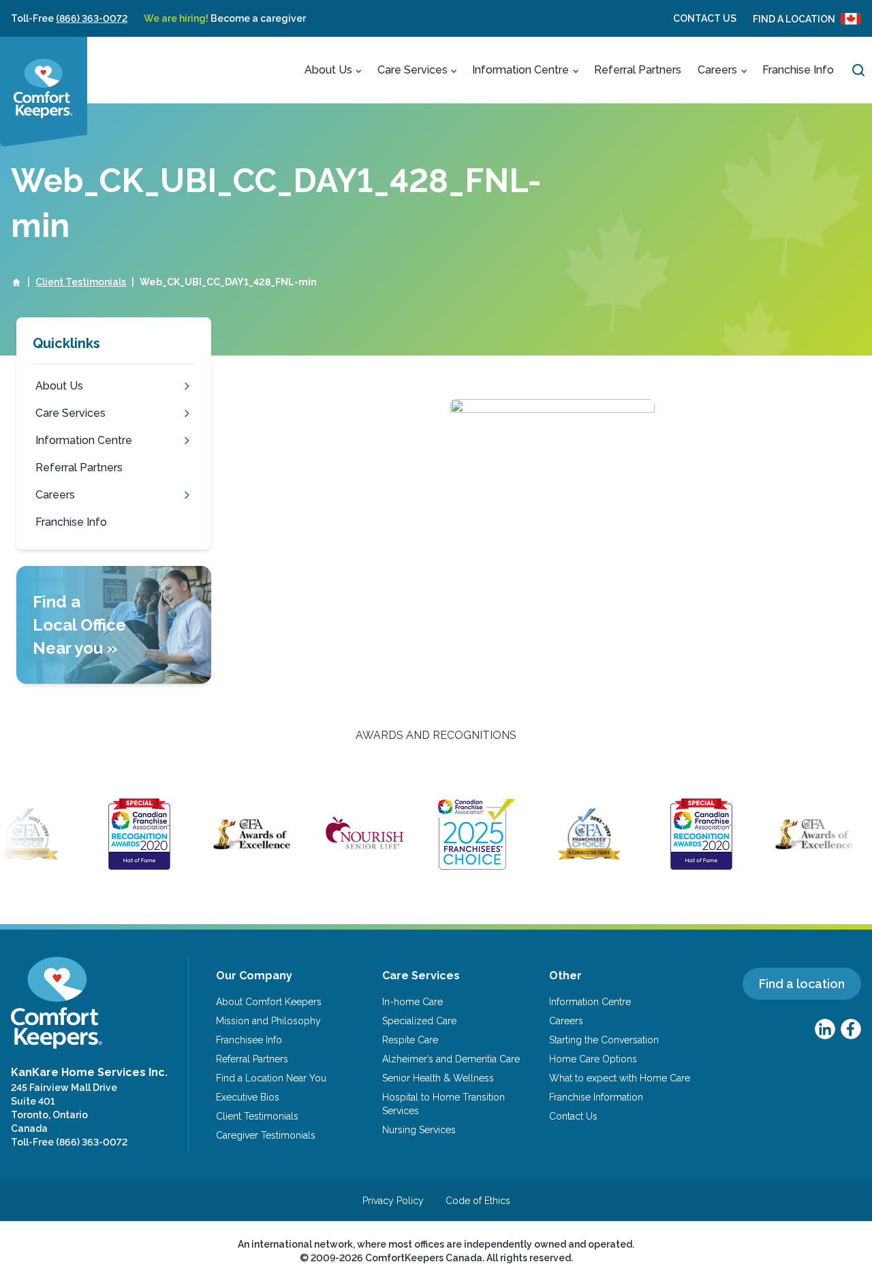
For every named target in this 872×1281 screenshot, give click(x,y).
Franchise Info (798, 69)
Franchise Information (596, 1097)
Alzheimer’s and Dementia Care (451, 1059)
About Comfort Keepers (269, 1001)
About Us (328, 69)
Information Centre (520, 69)
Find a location (802, 984)
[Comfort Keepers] (43, 91)
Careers (717, 69)
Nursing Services (419, 1129)
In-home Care (412, 1001)
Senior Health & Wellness (438, 1078)
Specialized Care (419, 1020)
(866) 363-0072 (91, 18)
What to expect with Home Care (619, 1078)
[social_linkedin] (825, 1029)
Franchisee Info (249, 1039)
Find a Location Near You (271, 1078)
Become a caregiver (225, 18)
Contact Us (704, 18)
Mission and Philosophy (268, 1020)
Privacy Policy (393, 1200)
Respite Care (410, 1039)
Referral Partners (637, 69)
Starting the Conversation (604, 1039)
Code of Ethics (478, 1200)
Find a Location (794, 19)
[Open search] (858, 70)
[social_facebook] (851, 1029)
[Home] (16, 282)
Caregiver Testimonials (265, 1135)
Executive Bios (247, 1097)
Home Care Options (593, 1059)
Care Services (412, 69)
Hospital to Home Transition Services (443, 1104)
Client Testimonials (80, 281)
